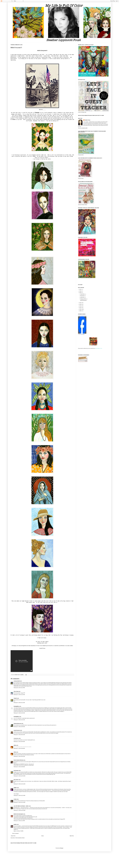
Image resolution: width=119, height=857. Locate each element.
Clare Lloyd (16, 691)
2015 (80, 292)
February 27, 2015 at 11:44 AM (19, 802)
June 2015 (82, 294)
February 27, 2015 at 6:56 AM (19, 726)
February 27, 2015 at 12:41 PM (19, 810)
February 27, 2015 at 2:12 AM (19, 702)
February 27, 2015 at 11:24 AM (19, 795)
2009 (80, 310)
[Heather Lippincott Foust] (82, 333)
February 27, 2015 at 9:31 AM (19, 756)
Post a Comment (15, 833)
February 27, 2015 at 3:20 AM (19, 712)
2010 (80, 309)
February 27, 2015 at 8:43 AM (19, 741)
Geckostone (16, 770)
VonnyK (15, 698)
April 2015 (82, 297)
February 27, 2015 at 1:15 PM (19, 820)
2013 (80, 304)
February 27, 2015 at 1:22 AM (19, 694)
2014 (80, 302)
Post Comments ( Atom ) (20, 837)
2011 (80, 307)
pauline (15, 824)
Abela (15, 745)
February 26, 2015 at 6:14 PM (19, 687)
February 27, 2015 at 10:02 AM (19, 775)
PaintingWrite (16, 706)
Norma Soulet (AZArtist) (18, 760)
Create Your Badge (81, 334)
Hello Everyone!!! (83, 300)
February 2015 (83, 298)
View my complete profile (82, 128)
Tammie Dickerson (17, 723)
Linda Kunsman (17, 730)
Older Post (72, 835)
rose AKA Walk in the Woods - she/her (21, 806)
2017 (80, 289)
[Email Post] (26, 674)
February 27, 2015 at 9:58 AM (19, 766)
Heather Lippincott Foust (82, 315)
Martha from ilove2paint (18, 814)
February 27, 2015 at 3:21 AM (19, 719)
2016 (80, 291)
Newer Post (13, 835)
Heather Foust (17, 674)
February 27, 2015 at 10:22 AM (19, 783)
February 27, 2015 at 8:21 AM (19, 734)
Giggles (15, 787)
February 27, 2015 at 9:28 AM (19, 748)
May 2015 (82, 295)
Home (42, 835)
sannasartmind (17, 681)
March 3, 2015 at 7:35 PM (18, 831)
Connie (15, 799)
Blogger (61, 848)
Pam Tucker (16, 779)
